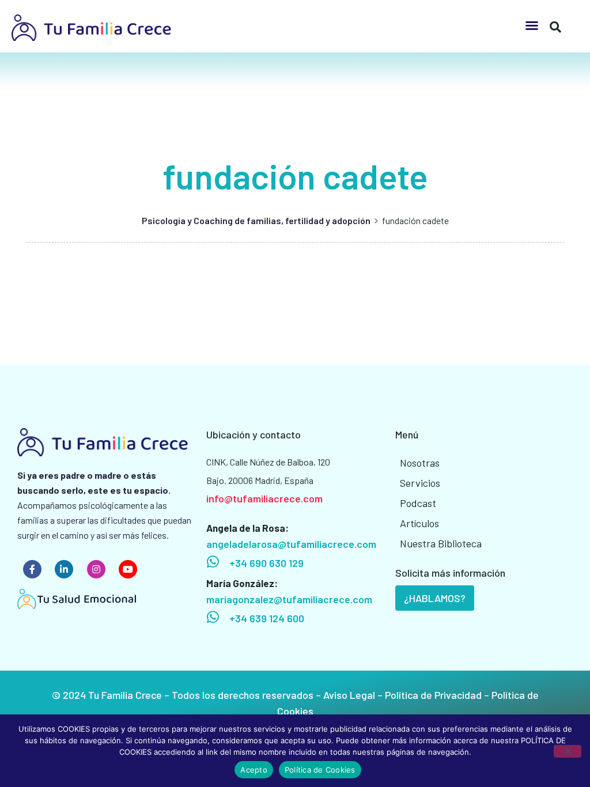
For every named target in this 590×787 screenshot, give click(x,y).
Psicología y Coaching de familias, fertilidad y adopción (256, 220)
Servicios (420, 483)
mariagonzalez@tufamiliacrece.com (289, 599)
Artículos (419, 523)
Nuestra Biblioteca (441, 543)
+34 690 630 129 (266, 563)
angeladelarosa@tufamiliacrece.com (291, 544)
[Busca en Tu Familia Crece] (555, 22)
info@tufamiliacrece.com (264, 498)
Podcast (418, 503)
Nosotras (420, 462)
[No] (567, 751)
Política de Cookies (320, 769)
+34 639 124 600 (266, 618)
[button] (531, 25)
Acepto (253, 769)
